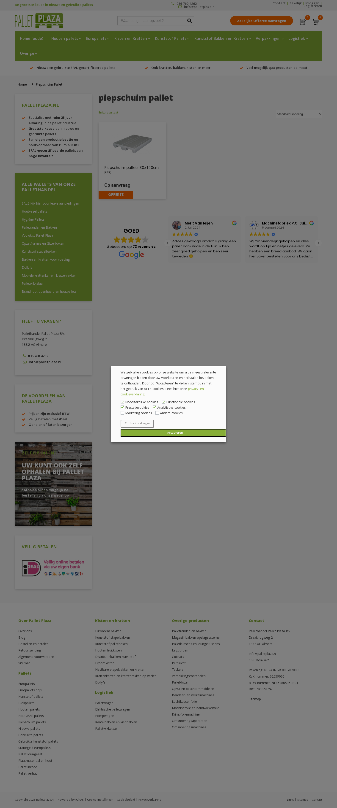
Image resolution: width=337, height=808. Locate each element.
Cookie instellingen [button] (137, 423)
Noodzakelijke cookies (141, 402)
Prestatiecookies (137, 408)
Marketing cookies (138, 413)
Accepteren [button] (175, 432)
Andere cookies (171, 413)
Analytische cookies (171, 408)
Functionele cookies (180, 402)
